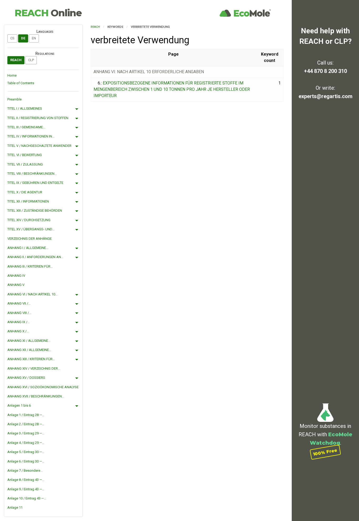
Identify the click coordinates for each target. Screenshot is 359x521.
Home (12, 75)
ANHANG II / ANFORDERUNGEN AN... (35, 257)
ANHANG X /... (18, 331)
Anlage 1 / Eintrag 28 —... (25, 415)
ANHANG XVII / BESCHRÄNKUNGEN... (35, 396)
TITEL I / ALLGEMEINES (24, 108)
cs (12, 38)
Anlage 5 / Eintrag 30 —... (25, 452)
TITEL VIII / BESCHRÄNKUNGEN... (32, 174)
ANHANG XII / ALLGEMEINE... (29, 350)
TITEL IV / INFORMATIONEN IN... (30, 136)
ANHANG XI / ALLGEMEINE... (28, 341)
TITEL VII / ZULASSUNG (25, 164)
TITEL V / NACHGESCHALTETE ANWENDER (39, 146)
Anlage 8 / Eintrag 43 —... (25, 480)
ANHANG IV (16, 276)
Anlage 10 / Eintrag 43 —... (26, 498)
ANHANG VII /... (18, 303)
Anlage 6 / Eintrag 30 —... (25, 461)
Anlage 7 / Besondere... (25, 470)
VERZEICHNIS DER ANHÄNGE (29, 239)
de (23, 38)
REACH (48, 13)
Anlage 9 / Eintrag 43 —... (25, 489)
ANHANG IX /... (18, 322)
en (34, 38)
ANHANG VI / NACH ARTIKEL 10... (32, 294)
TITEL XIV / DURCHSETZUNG (28, 220)
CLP (31, 60)
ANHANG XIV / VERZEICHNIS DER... (33, 368)
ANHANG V (15, 285)
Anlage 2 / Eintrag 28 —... (25, 424)
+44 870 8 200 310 (325, 71)
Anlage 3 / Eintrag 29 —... (25, 433)
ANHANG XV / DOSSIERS (26, 378)
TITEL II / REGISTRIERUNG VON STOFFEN (37, 118)
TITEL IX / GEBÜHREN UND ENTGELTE (35, 183)
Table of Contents (20, 83)
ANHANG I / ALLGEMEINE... (27, 248)
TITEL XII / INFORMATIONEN (28, 201)
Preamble (14, 99)
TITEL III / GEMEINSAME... (26, 127)
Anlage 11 (15, 507)
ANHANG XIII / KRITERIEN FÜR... (31, 359)
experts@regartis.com (325, 96)
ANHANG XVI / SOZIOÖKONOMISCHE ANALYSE (43, 387)
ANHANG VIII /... (19, 313)
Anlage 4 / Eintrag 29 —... (25, 443)
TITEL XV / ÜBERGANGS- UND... (30, 229)
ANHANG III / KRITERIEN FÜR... (30, 266)
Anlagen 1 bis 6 (19, 405)
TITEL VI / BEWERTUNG (24, 155)
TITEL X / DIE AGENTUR (24, 192)
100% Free (325, 452)
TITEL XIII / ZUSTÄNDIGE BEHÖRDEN (34, 210)
